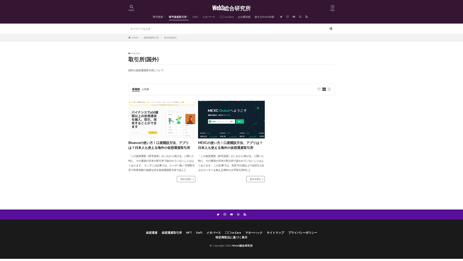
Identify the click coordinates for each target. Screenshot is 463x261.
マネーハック (254, 232)
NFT (189, 232)
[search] (331, 28)
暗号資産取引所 (178, 16)
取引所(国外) (170, 37)
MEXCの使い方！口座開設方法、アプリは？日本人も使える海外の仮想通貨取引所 (230, 145)
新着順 (136, 89)
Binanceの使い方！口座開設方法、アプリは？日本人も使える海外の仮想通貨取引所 (159, 145)
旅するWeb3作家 (264, 16)
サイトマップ (275, 232)
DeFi (195, 16)
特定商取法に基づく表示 (231, 237)
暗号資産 (158, 16)
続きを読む (186, 179)
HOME (134, 37)
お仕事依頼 (244, 16)
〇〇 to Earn (226, 16)
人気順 (145, 89)
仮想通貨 (152, 232)
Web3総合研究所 (231, 8)
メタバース (208, 16)
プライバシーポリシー (302, 232)
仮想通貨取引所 (151, 37)
